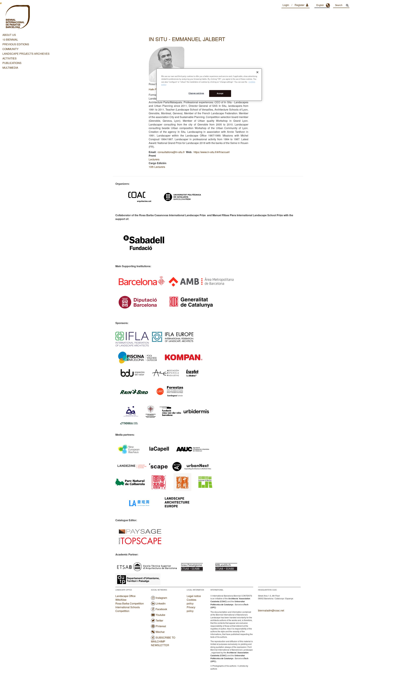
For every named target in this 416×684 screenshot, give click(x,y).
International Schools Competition (127, 609)
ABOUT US (9, 35)
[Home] (17, 17)
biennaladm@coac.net (271, 610)
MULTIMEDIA (10, 67)
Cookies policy (191, 601)
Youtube (160, 615)
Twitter (159, 620)
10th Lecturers (157, 167)
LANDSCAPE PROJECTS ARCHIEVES (26, 54)
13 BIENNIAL (10, 39)
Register (299, 5)
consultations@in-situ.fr (171, 152)
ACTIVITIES (9, 58)
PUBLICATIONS (11, 63)
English (320, 5)
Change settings (196, 93)
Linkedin (161, 603)
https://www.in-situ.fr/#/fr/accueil (212, 152)
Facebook (161, 609)
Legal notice (194, 596)
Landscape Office (125, 596)
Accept (220, 93)
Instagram (161, 598)
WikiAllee (120, 600)
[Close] (257, 72)
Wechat (160, 632)
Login (286, 5)
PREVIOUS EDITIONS (15, 44)
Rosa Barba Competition (129, 603)
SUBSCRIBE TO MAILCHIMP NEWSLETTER (163, 641)
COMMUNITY (10, 49)
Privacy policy (191, 609)
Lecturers (154, 159)
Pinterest (161, 626)
